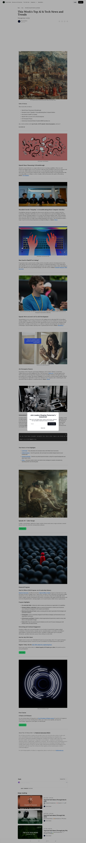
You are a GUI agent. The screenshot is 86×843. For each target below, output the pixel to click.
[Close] (56, 414)
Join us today (52, 423)
